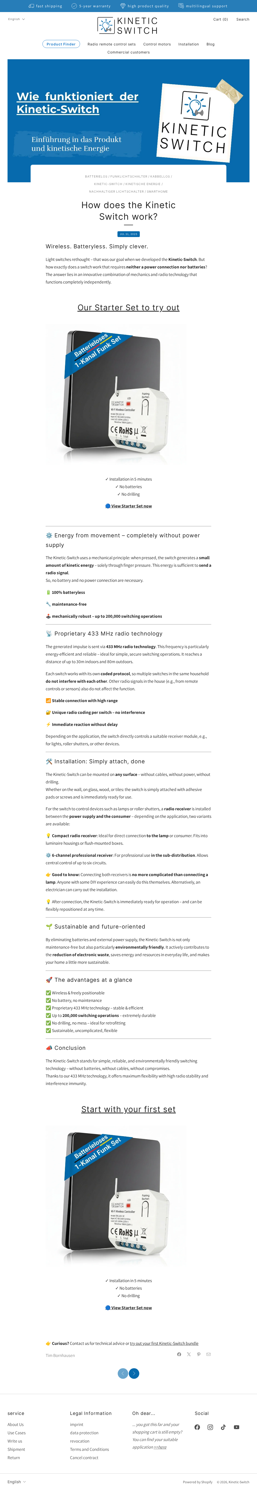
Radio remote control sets (112, 44)
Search (242, 19)
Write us (15, 1441)
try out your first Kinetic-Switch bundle (164, 1343)
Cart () (220, 19)
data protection (84, 1433)
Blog (211, 44)
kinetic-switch (108, 184)
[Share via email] (208, 1354)
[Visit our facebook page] (197, 1427)
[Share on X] (189, 1354)
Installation (188, 44)
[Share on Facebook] (179, 1354)
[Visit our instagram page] (210, 1427)
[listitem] (45, 6)
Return (14, 1457)
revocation (79, 1441)
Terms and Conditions (89, 1449)
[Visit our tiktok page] (223, 1427)
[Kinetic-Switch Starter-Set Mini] (116, 394)
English (14, 19)
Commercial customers (128, 52)
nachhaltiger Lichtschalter (116, 191)
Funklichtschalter (128, 176)
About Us (16, 1424)
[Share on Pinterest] (199, 1354)
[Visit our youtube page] (236, 1427)
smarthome (157, 191)
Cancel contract (84, 1457)
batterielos (96, 176)
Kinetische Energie (143, 184)
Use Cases (17, 1433)
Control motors (157, 44)
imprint (76, 1424)
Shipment (16, 1449)
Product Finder (61, 44)
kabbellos (160, 176)
